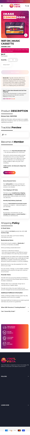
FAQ (2, 409)
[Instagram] (16, 427)
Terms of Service (5, 383)
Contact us (4, 417)
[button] (28, 5)
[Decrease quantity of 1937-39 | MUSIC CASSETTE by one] (9, 60)
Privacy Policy (4, 394)
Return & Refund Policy (7, 380)
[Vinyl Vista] (15, 5)
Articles (3, 411)
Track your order (5, 420)
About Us (3, 414)
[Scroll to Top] (27, 427)
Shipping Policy (5, 386)
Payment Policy (5, 388)
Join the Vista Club (9, 98)
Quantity (4, 60)
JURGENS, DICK (5, 46)
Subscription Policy (6, 391)
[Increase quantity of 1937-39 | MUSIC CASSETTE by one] (16, 60)
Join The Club (9, 172)
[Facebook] (13, 427)
